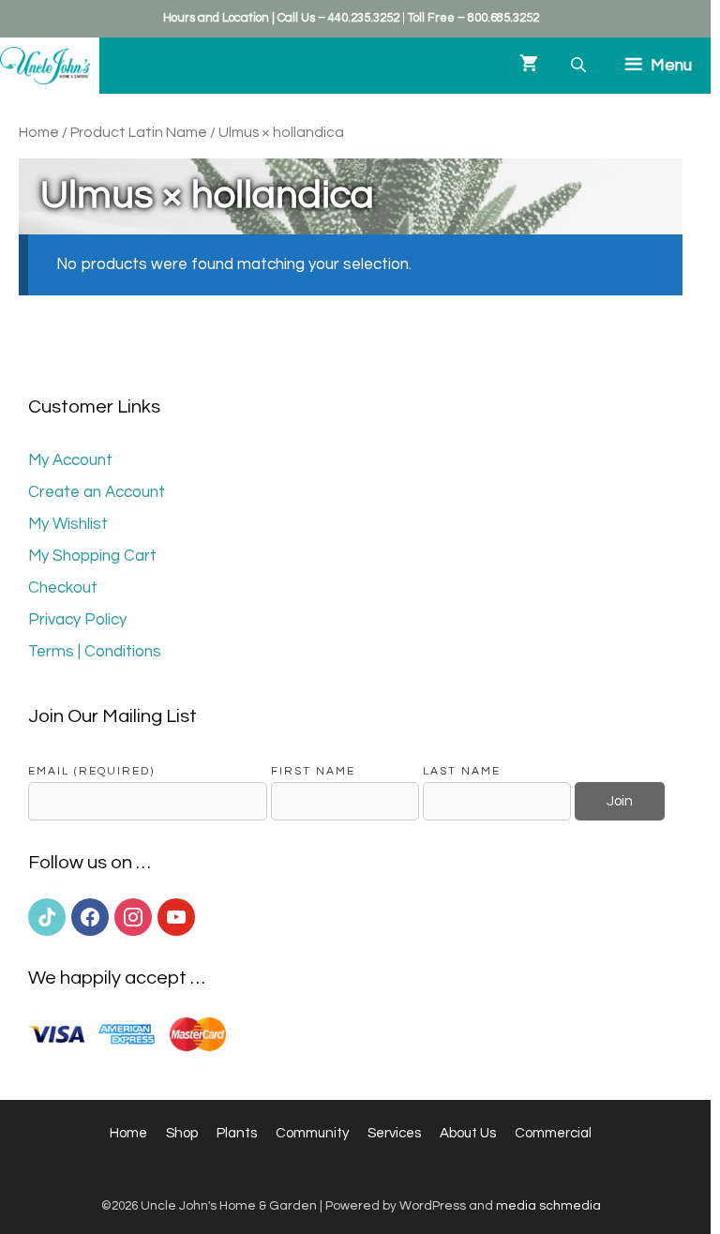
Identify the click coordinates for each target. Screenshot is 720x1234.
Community (312, 1133)
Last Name (462, 770)
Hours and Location (216, 17)
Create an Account (96, 492)
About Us (468, 1133)
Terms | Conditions (94, 651)
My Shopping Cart (92, 556)
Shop (182, 1133)
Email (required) (91, 770)
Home (39, 132)
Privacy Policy (77, 619)
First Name (313, 770)
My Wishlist (68, 524)
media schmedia (548, 1205)
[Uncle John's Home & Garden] (45, 66)
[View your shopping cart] (528, 66)
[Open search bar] (580, 65)
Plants (237, 1133)
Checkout (63, 587)
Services (394, 1133)
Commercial (553, 1133)
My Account (70, 460)
